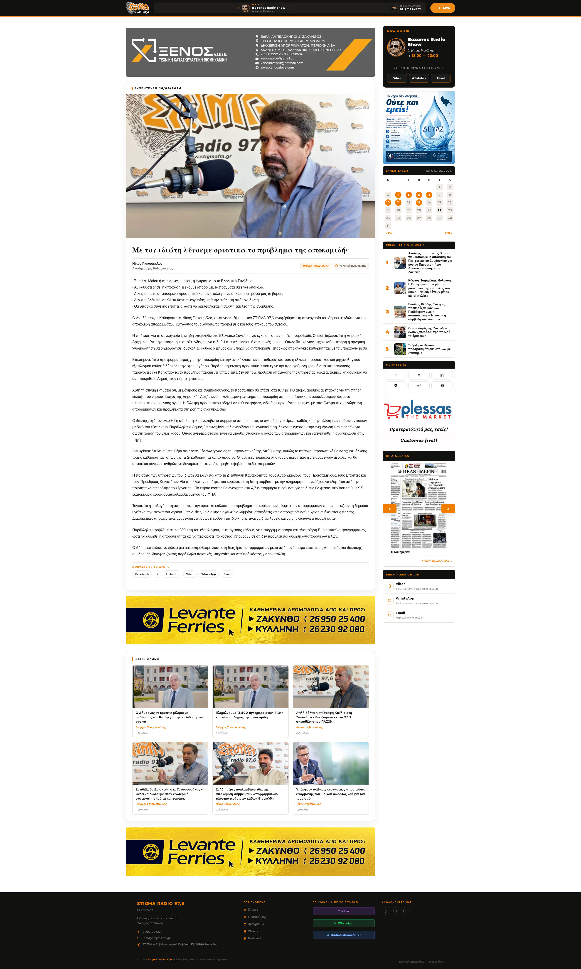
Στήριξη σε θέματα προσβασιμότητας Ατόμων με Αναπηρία (429, 349)
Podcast (254, 938)
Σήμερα (253, 909)
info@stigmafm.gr (156, 938)
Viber (190, 574)
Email (227, 574)
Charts (253, 931)
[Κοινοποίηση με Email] (442, 385)
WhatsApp (208, 574)
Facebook (142, 574)
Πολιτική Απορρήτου (411, 961)
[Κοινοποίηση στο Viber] (395, 385)
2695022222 (152, 932)
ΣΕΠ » (448, 233)
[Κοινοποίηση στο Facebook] (395, 375)
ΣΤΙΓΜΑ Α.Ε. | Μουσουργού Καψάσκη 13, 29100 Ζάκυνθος (180, 944)
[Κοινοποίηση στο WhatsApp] (419, 385)
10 (388, 202)
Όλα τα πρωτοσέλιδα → (437, 561)
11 (398, 202)
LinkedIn (172, 574)
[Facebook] (385, 911)
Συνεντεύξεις (257, 917)
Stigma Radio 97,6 (160, 959)
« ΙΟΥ (389, 233)
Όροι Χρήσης (436, 961)
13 (419, 202)
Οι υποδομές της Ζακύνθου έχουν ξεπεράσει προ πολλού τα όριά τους (429, 332)
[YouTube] (395, 911)
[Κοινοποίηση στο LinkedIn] (442, 375)
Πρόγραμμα (256, 924)
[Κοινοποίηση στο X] (419, 375)
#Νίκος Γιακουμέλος (316, 266)
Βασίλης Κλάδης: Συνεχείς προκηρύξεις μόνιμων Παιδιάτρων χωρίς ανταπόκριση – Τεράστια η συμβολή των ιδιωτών (427, 311)
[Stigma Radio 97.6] (137, 8)
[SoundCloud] (405, 911)
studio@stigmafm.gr (345, 935)
